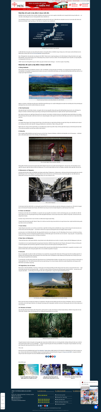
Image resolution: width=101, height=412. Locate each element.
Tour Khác (70, 9)
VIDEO (74, 9)
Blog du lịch (69, 0)
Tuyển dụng (57, 0)
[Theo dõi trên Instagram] (81, 0)
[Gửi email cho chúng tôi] (85, 0)
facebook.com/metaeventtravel (19, 400)
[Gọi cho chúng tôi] (86, 0)
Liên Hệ (77, 9)
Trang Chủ (24, 9)
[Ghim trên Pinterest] (53, 356)
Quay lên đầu (3, 407)
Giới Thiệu (28, 9)
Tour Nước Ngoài (64, 9)
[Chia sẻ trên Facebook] (46, 356)
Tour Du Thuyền (76, 0)
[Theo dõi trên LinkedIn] (87, 0)
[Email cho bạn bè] (50, 356)
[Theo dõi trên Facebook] (80, 0)
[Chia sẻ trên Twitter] (48, 356)
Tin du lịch (63, 0)
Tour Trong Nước (57, 9)
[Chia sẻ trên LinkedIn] (55, 356)
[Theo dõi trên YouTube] (88, 0)
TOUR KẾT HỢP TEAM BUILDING (36, 9)
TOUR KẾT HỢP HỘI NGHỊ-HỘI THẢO (47, 9)
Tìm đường (2, 396)
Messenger (2, 403)
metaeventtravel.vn (16, 398)
